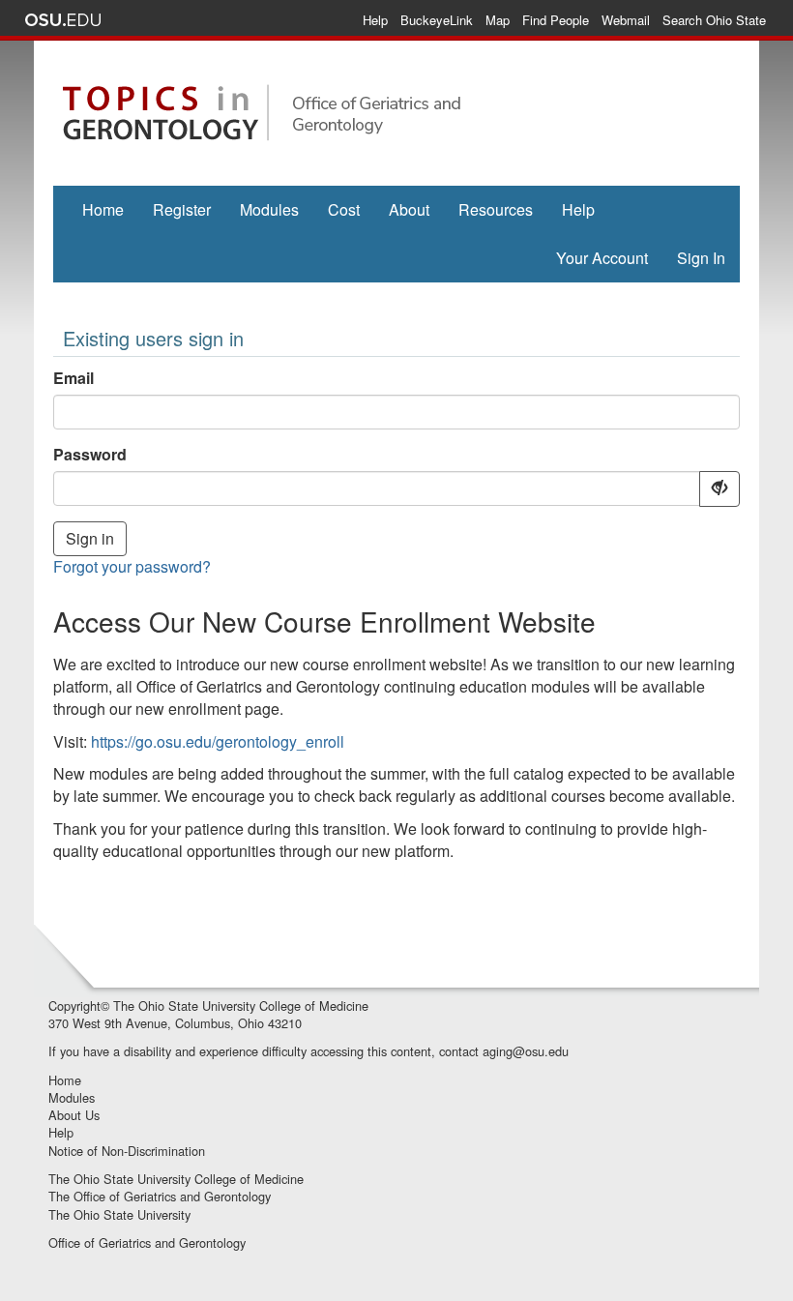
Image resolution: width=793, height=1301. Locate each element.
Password (90, 454)
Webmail (626, 20)
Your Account (602, 258)
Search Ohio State (714, 20)
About (409, 209)
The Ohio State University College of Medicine (240, 1005)
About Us (74, 1115)
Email (73, 378)
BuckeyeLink (436, 20)
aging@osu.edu (526, 1051)
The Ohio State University (119, 1214)
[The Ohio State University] (63, 20)
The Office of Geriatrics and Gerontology (159, 1196)
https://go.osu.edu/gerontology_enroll (217, 741)
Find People (555, 20)
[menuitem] (103, 210)
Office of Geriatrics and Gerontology (147, 1242)
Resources (495, 209)
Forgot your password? (132, 566)
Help (375, 20)
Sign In (701, 258)
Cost (344, 209)
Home (103, 209)
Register (182, 209)
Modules (269, 209)
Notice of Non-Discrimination (126, 1150)
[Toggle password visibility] (719, 489)
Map (497, 20)
